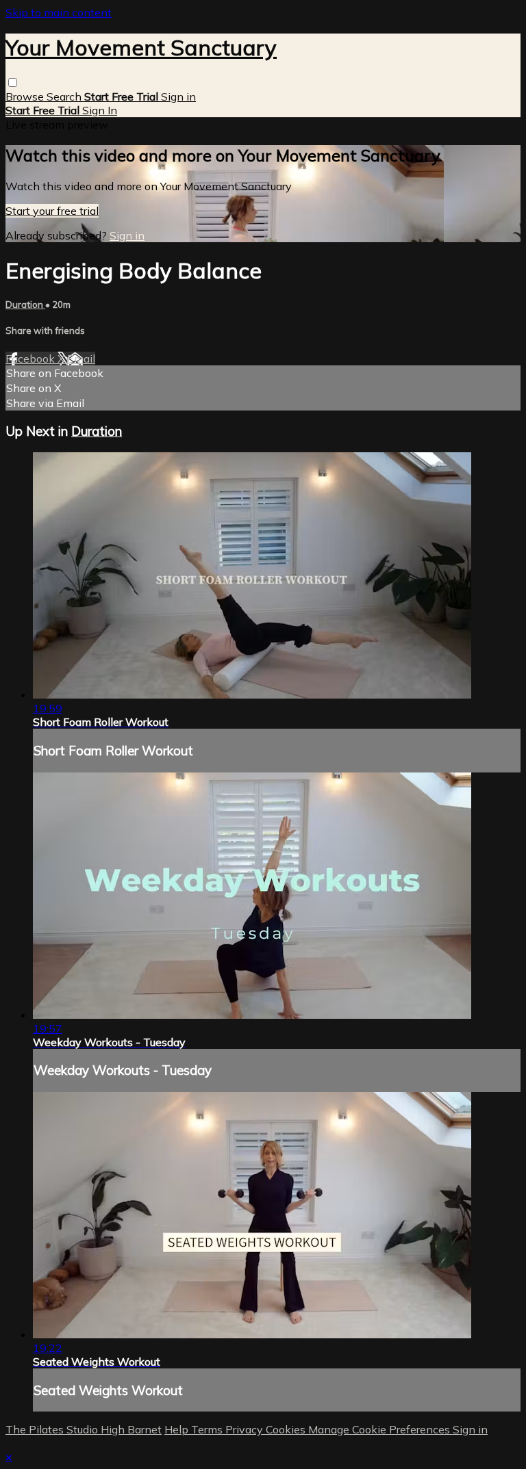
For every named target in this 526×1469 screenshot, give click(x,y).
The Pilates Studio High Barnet (83, 1429)
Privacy (245, 1429)
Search (65, 96)
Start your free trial (52, 211)
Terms (208, 1429)
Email (81, 358)
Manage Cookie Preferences (380, 1429)
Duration (25, 304)
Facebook (31, 358)
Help (177, 1429)
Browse (26, 96)
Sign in (178, 96)
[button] (12, 82)
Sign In (99, 110)
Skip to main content (58, 12)
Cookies (287, 1429)
